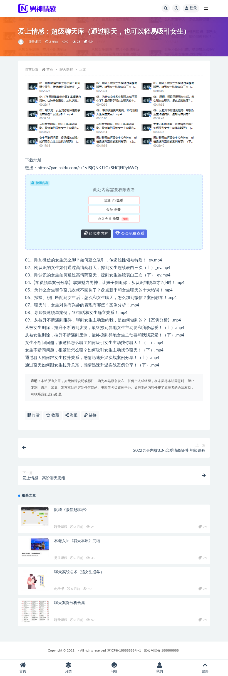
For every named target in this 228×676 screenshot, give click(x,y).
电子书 (59, 588)
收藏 (54, 415)
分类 (68, 671)
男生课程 (60, 558)
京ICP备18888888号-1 (124, 650)
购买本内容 (98, 234)
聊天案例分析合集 (69, 603)
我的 (159, 671)
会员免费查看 (132, 234)
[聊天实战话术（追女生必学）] (35, 581)
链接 (92, 415)
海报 (73, 415)
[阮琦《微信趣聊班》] (35, 516)
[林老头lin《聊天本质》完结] (35, 547)
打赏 (35, 415)
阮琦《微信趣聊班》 (71, 510)
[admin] (21, 42)
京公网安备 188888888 (161, 650)
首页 (49, 69)
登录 (193, 8)
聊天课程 (35, 41)
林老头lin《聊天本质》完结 (77, 541)
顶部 (205, 671)
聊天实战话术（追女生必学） (79, 572)
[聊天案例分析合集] (35, 611)
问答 (114, 671)
